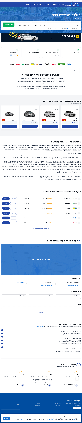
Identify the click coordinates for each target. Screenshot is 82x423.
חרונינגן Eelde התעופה (21, 282)
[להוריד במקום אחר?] (78, 28)
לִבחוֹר (70, 126)
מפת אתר (58, 406)
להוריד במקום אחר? (73, 28)
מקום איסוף (50, 24)
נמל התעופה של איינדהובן (46, 285)
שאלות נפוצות (56, 4)
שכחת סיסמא (37, 405)
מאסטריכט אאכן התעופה (73, 285)
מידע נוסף (14, 198)
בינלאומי (63, 4)
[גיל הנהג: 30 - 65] (67, 28)
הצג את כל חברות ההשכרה (41, 228)
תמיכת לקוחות (48, 4)
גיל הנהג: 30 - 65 (63, 28)
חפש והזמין (6, 198)
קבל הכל (6, 418)
